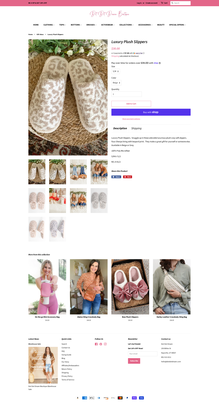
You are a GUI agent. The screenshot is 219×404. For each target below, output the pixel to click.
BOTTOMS (75, 24)
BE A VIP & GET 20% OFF (37, 3)
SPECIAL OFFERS (176, 24)
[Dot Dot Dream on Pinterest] (100, 344)
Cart (165, 3)
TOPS (62, 24)
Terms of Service (68, 379)
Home (30, 34)
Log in (139, 3)
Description (120, 128)
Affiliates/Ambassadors (70, 365)
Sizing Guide (66, 354)
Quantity (115, 89)
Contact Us (66, 347)
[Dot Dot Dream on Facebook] (96, 344)
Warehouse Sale (34, 344)
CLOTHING (48, 24)
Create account (151, 3)
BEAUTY (160, 24)
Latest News (33, 339)
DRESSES (90, 24)
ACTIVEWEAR (107, 24)
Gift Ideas (40, 34)
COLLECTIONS (125, 24)
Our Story (65, 362)
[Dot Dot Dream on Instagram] (105, 344)
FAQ (63, 351)
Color (113, 77)
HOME (36, 24)
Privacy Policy (67, 376)
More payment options (131, 119)
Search (64, 344)
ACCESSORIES (144, 24)
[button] (151, 53)
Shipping (115, 56)
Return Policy (67, 369)
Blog (63, 358)
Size (113, 66)
